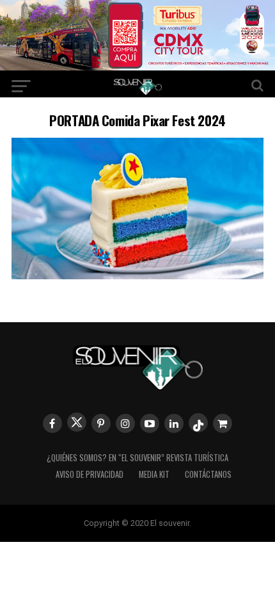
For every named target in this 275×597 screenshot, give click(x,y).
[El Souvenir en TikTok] (198, 422)
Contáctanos (208, 474)
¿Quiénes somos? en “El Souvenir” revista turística (137, 458)
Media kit (154, 474)
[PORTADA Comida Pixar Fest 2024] (137, 275)
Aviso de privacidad (89, 474)
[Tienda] (222, 423)
